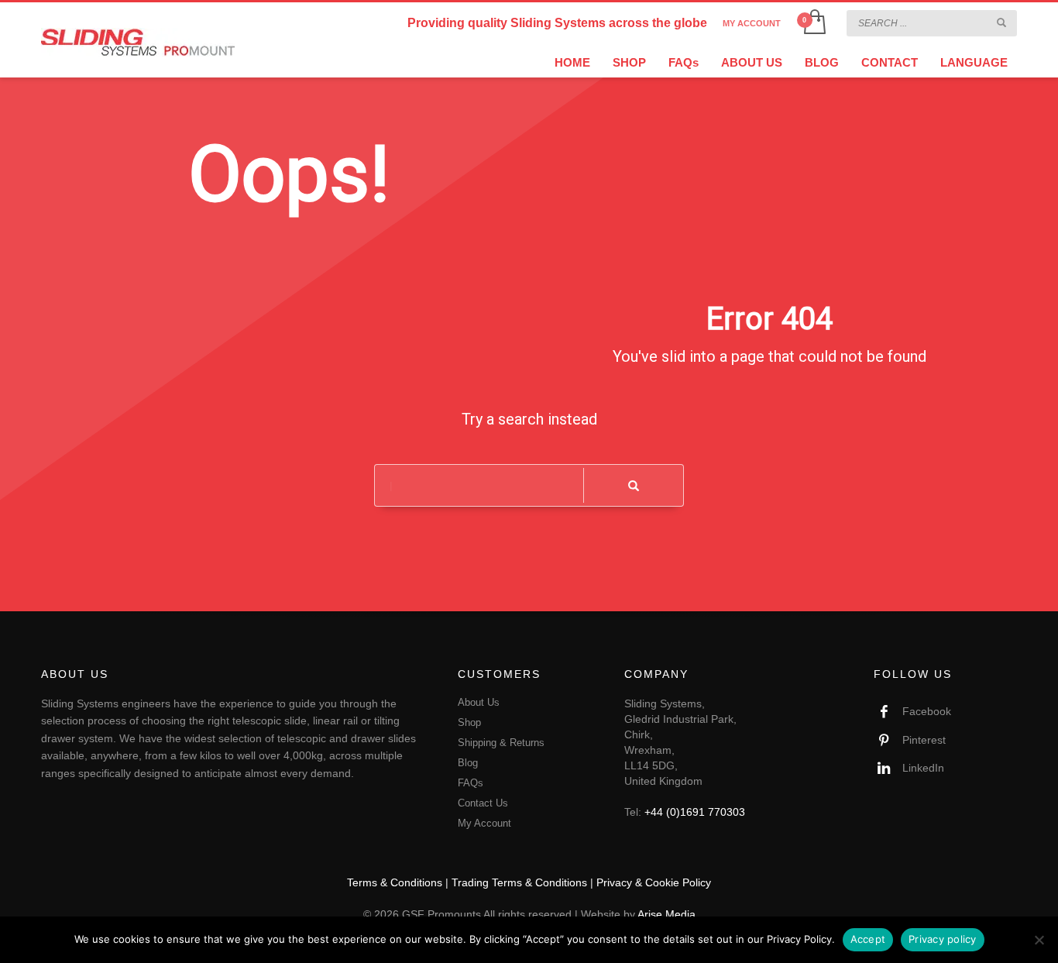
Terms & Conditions (394, 882)
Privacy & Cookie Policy (653, 882)
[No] (1038, 940)
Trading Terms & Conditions (519, 882)
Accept (868, 939)
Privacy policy (943, 939)
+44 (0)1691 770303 (694, 812)
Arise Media (666, 914)
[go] (1001, 22)
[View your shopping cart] (813, 23)
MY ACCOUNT (752, 23)
